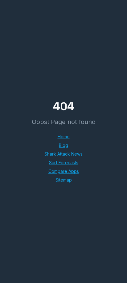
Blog (63, 145)
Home (64, 136)
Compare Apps (63, 171)
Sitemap (63, 179)
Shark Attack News (63, 154)
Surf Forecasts (63, 162)
